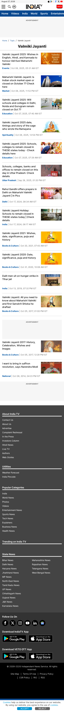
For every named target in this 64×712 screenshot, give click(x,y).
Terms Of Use (29, 674)
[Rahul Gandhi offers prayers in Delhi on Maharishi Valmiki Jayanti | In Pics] (51, 193)
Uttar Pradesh (9, 180)
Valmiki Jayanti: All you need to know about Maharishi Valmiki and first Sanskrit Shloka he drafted (20, 302)
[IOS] (49, 1)
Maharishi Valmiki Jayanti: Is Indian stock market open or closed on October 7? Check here (18, 81)
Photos (5, 502)
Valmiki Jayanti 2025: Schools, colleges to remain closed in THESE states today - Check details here (19, 148)
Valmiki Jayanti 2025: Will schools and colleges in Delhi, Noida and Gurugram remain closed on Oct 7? (19, 104)
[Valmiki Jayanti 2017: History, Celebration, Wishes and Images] (51, 346)
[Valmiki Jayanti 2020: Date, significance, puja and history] (51, 259)
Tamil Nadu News (10, 585)
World (34, 13)
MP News (6, 577)
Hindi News (7, 445)
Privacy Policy (46, 674)
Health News (8, 531)
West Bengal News (41, 572)
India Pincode (8, 476)
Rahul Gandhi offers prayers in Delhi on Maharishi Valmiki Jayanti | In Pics (19, 192)
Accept (25, 708)
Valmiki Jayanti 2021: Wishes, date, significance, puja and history (19, 236)
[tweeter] (13, 623)
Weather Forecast (10, 472)
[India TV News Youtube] (61, 1)
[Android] (51, 1)
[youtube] (28, 623)
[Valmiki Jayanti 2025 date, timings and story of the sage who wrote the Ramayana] (51, 126)
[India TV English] (34, 6)
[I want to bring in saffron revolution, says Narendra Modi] (51, 368)
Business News (9, 526)
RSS (43, 677)
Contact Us (7, 420)
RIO (35, 677)
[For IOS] (41, 656)
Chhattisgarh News (11, 593)
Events (5, 68)
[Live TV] (60, 7)
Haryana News (9, 568)
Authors (6, 453)
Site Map (15, 674)
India (25, 13)
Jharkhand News (10, 572)
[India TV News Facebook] (56, 1)
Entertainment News (12, 510)
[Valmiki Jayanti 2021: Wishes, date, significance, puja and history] (51, 237)
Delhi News (7, 564)
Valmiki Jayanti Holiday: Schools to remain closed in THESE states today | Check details (18, 215)
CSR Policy (24, 677)
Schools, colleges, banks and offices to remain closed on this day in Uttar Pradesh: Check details (20, 171)
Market (5, 91)
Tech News (7, 518)
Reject (42, 708)
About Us (6, 424)
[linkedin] (35, 623)
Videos (15, 13)
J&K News (7, 601)
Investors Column (10, 440)
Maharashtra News (41, 560)
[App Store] (41, 638)
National (6, 376)
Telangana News (40, 568)
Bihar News (7, 560)
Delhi (4, 201)
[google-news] (42, 623)
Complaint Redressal (12, 432)
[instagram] (20, 623)
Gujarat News (8, 597)
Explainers (7, 522)
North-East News (10, 581)
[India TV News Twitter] (59, 1)
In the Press (8, 436)
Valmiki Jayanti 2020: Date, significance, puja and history (19, 256)
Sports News (8, 514)
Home (4, 13)
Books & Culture (10, 245)
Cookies (7, 702)
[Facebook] (5, 623)
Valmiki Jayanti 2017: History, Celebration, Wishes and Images (18, 345)
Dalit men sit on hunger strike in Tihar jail (20, 277)
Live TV (6, 449)
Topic (12, 40)
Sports (44, 13)
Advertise (6, 428)
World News (8, 497)
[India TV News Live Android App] (14, 638)
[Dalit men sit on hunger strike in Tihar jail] (51, 280)
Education (7, 113)
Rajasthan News (40, 564)
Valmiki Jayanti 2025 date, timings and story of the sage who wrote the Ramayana (19, 125)
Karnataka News (10, 606)
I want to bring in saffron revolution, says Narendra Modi (20, 365)
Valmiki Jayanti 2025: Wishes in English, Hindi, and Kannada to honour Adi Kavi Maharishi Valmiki (20, 59)
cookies (54, 705)
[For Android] (14, 656)
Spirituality (7, 135)
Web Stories (8, 457)
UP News (6, 589)
